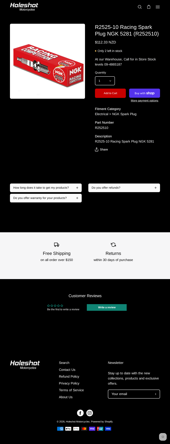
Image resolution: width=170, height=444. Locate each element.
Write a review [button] (107, 307)
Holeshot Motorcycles (78, 421)
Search (64, 363)
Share (104, 149)
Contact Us (67, 369)
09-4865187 (113, 64)
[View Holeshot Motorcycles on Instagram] (89, 413)
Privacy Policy (69, 383)
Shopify (109, 421)
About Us (66, 397)
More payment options (144, 100)
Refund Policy (69, 376)
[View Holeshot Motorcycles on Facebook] (80, 413)
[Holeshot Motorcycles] (24, 6)
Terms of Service (71, 390)
